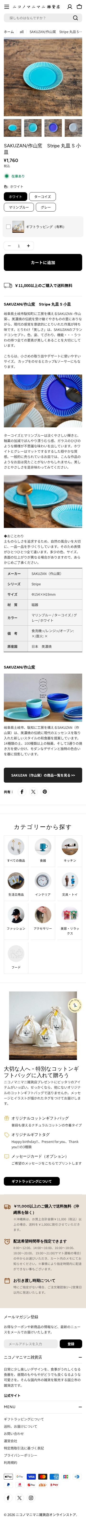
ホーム (9, 31)
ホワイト (15, 196)
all (22, 31)
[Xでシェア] (33, 791)
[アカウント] (70, 7)
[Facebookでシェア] (22, 791)
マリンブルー (19, 207)
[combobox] (43, 18)
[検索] (75, 18)
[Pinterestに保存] (45, 791)
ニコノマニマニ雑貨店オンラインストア (46, 1514)
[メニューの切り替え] (7, 7)
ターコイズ (42, 196)
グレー (46, 207)
